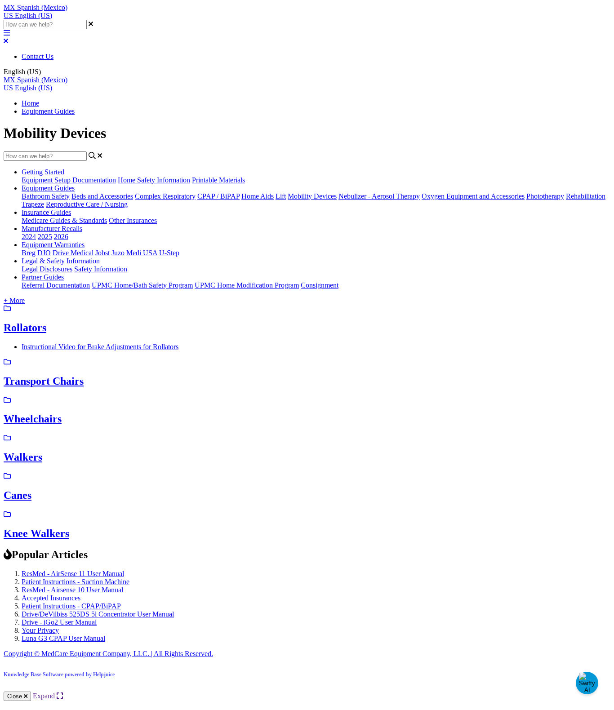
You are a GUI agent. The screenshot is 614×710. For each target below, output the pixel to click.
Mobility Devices (312, 196)
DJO (44, 253)
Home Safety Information (154, 180)
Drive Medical (73, 253)
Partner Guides (43, 277)
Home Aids (257, 196)
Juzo (118, 253)
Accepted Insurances (51, 598)
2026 (61, 236)
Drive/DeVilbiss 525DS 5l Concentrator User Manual (98, 614)
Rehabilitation (585, 196)
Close (15, 696)
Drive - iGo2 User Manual (59, 622)
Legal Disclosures (47, 269)
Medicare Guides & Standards (64, 220)
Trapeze (33, 204)
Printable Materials (218, 180)
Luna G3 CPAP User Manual (63, 638)
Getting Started (43, 172)
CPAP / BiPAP (218, 196)
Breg (29, 253)
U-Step (169, 253)
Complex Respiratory (165, 196)
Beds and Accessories (102, 196)
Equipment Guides (48, 111)
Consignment (319, 285)
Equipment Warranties (53, 244)
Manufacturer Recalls (52, 228)
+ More (14, 300)
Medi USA (141, 253)
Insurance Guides (46, 212)
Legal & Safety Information (61, 261)
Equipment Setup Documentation (69, 180)
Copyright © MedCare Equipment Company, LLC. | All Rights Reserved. (108, 653)
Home (30, 103)
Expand (45, 696)
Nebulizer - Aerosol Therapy (379, 196)
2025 (45, 236)
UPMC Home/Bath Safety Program (142, 285)
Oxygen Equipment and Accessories (473, 196)
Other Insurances (133, 220)
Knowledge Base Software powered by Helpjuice (59, 674)
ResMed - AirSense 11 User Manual (73, 573)
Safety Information (100, 269)
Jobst (102, 253)
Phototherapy (545, 196)
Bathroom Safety (46, 196)
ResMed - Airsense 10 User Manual (72, 590)
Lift (281, 196)
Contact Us (37, 56)
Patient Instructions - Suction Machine (75, 582)
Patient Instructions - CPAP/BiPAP (71, 606)
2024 (29, 236)
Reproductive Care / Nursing (87, 204)
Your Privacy (40, 630)
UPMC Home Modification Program (247, 285)
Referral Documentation (56, 285)
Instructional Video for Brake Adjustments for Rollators (100, 347)
